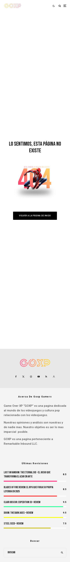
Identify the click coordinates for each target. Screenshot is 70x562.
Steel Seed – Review (13, 523)
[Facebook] (16, 376)
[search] (62, 552)
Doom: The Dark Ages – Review (18, 513)
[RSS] (46, 376)
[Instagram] (31, 376)
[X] (23, 376)
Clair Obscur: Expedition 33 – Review (22, 502)
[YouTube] (39, 376)
